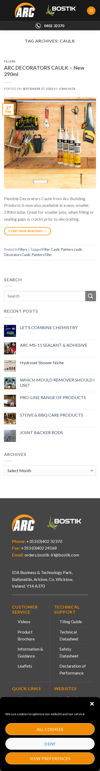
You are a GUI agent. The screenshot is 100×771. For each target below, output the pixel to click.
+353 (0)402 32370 (44, 541)
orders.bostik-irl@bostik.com (52, 554)
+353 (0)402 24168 (38, 547)
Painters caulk (71, 249)
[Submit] (90, 296)
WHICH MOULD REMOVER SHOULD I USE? (57, 382)
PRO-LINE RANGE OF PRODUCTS (53, 397)
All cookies (50, 729)
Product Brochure (26, 635)
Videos (24, 621)
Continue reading (27, 231)
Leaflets (25, 665)
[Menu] (91, 10)
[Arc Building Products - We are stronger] (48, 10)
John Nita (67, 88)
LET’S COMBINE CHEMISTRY (49, 327)
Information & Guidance (30, 652)
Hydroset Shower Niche (42, 362)
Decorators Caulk (17, 255)
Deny (50, 743)
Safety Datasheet (68, 652)
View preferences (50, 758)
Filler (46, 249)
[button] (92, 703)
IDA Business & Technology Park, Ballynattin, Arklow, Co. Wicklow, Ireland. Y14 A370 (42, 579)
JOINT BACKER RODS (41, 432)
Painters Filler (42, 255)
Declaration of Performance (72, 669)
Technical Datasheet (68, 635)
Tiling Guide (70, 621)
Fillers (10, 61)
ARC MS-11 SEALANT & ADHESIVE (53, 344)
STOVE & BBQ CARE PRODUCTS (51, 414)
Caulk (55, 249)
